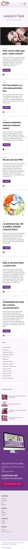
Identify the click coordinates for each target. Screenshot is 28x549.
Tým (2, 502)
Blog (2, 510)
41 (24, 252)
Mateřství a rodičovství (8, 352)
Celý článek (6, 70)
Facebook (3, 512)
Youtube (3, 514)
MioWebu (9, 547)
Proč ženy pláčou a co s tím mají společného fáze (12, 88)
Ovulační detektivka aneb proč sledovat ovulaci (12, 125)
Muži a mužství (6, 357)
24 (24, 149)
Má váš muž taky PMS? (13, 160)
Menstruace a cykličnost (8, 354)
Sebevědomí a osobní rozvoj (9, 366)
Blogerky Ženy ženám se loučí (14, 404)
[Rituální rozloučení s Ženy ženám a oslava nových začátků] (4, 397)
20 (24, 74)
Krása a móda (6, 349)
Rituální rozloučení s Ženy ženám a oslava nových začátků (17, 396)
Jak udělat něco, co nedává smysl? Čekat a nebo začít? (17, 411)
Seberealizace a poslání (8, 364)
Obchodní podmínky (13, 544)
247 (24, 291)
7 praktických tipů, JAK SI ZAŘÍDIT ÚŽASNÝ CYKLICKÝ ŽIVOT (13, 227)
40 (24, 335)
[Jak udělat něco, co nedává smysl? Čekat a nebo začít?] (4, 411)
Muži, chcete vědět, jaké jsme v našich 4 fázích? (14, 52)
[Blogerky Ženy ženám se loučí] (4, 404)
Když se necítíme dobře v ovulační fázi (13, 264)
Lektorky (3, 523)
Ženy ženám (7, 74)
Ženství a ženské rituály (8, 378)
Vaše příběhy (4, 500)
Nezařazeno (5, 359)
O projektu (3, 498)
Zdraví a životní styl (7, 375)
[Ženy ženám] (5, 3)
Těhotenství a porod (7, 371)
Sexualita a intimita (7, 368)
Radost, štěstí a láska (7, 361)
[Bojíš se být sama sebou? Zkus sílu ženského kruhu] (4, 418)
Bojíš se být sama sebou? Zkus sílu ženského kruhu (15, 418)
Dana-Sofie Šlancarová (9, 112)
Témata (3, 521)
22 (24, 185)
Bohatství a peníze (7, 347)
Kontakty (3, 504)
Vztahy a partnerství (7, 373)
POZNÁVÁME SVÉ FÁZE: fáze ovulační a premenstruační (13, 305)
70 (24, 112)
